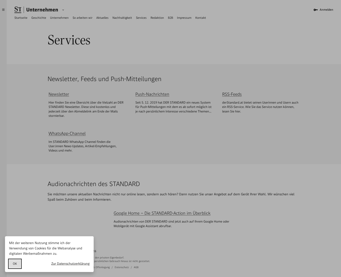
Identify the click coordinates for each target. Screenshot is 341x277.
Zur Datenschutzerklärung (70, 264)
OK (15, 264)
